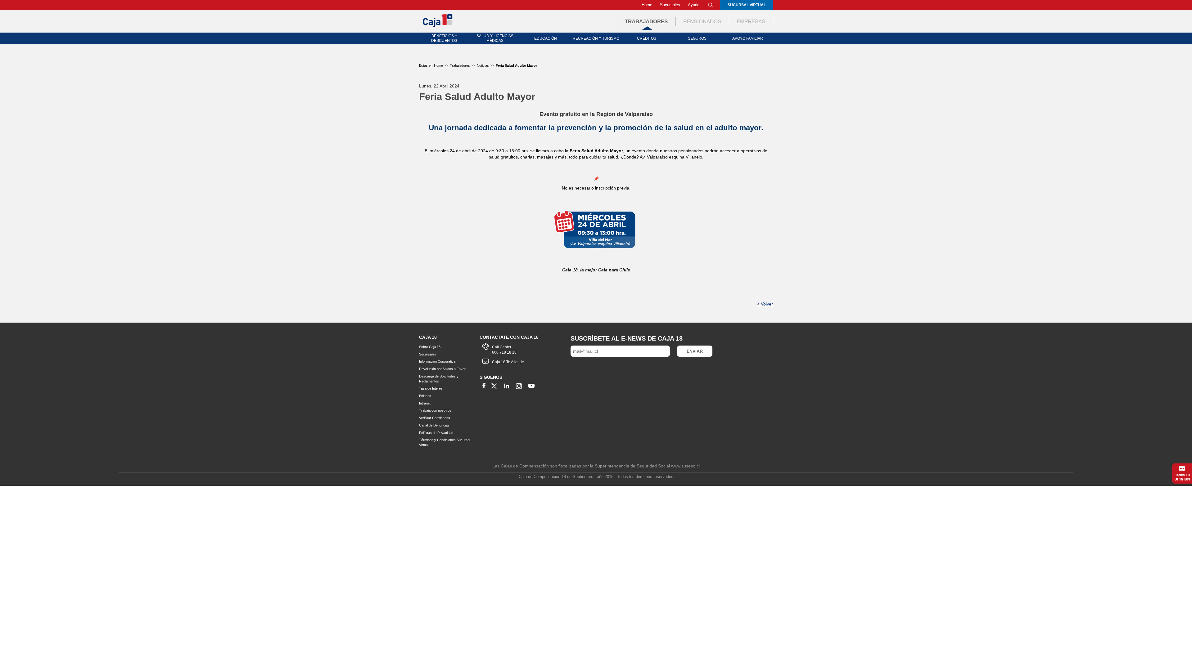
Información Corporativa (437, 361)
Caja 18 (438, 20)
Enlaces (425, 396)
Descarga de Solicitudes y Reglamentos (438, 378)
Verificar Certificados (434, 418)
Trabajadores (646, 22)
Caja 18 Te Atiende (508, 362)
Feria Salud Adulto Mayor (516, 65)
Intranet (425, 403)
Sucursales (670, 4)
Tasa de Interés (431, 388)
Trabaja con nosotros (435, 410)
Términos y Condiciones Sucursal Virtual (444, 442)
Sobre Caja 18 (429, 347)
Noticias (483, 65)
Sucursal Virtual (747, 5)
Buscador (710, 5)
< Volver (765, 304)
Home (647, 4)
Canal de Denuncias (434, 425)
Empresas (751, 22)
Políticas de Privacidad (436, 433)
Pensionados (702, 22)
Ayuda (693, 4)
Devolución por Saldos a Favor (442, 369)
